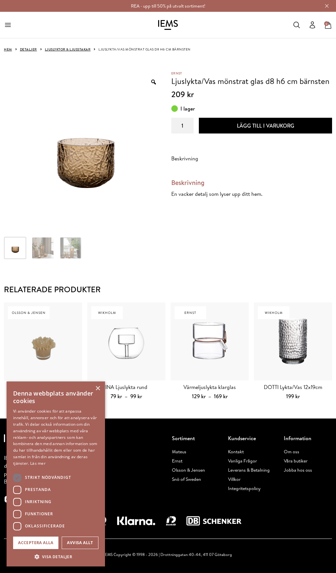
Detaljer (28, 49)
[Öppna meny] (8, 25)
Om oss (291, 451)
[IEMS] (168, 25)
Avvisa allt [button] (80, 542)
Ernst (176, 73)
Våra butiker (295, 461)
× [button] (97, 388)
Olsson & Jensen (188, 470)
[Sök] (297, 25)
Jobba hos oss (298, 470)
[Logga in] (312, 25)
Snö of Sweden (186, 479)
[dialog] (56, 473)
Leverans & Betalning (249, 470)
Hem (8, 49)
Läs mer (38, 463)
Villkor (234, 479)
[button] (55, 556)
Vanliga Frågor (242, 461)
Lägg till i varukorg (265, 125)
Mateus (179, 451)
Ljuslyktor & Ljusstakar (68, 49)
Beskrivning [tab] (184, 158)
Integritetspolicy (244, 488)
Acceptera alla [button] (35, 542)
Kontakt (236, 451)
